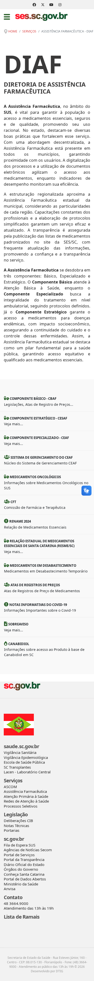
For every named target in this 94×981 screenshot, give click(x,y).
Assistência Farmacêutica (25, 791)
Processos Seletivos (20, 806)
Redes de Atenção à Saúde (26, 801)
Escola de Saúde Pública (24, 762)
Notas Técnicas (16, 825)
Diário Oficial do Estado (24, 864)
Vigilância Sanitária (20, 752)
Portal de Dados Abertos (25, 878)
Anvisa (9, 888)
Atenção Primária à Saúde (26, 796)
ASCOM (10, 786)
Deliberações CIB (18, 820)
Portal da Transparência (24, 859)
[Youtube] (51, 4)
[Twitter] (43, 4)
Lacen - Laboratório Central (27, 771)
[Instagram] (59, 4)
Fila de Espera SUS (19, 844)
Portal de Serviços (19, 854)
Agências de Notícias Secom (28, 849)
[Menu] (7, 16)
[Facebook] (34, 4)
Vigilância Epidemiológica (26, 757)
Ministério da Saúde (21, 883)
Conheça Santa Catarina (24, 874)
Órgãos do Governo (21, 869)
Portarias (11, 830)
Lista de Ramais (22, 916)
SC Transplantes (17, 767)
